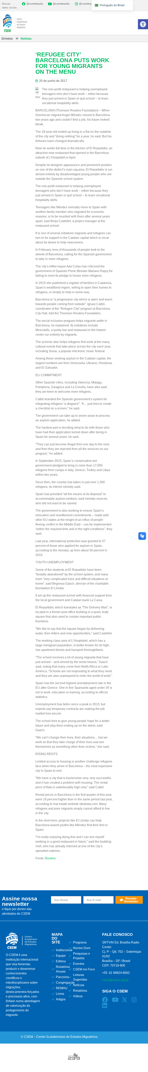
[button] (143, 24)
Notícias (26, 38)
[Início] (3, 38)
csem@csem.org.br (115, 980)
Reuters (50, 858)
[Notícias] (17, 38)
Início (9, 38)
